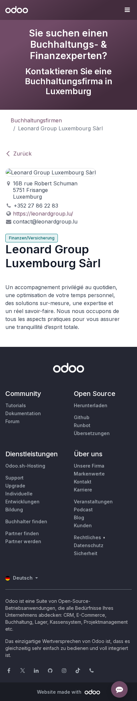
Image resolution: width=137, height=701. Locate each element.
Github (81, 417)
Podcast (83, 509)
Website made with (60, 692)
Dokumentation (23, 413)
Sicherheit (85, 553)
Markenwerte (89, 474)
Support (14, 477)
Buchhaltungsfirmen (36, 120)
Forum (12, 421)
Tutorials (15, 405)
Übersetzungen (92, 433)
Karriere (83, 489)
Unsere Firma (89, 466)
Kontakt (82, 481)
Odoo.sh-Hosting (25, 466)
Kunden (83, 525)
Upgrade (15, 485)
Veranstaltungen (93, 501)
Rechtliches (87, 537)
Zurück (22, 153)
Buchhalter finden (26, 521)
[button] (127, 10)
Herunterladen (90, 405)
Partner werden (23, 541)
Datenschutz (88, 545)
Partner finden (22, 533)
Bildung (14, 509)
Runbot (82, 425)
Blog (79, 517)
